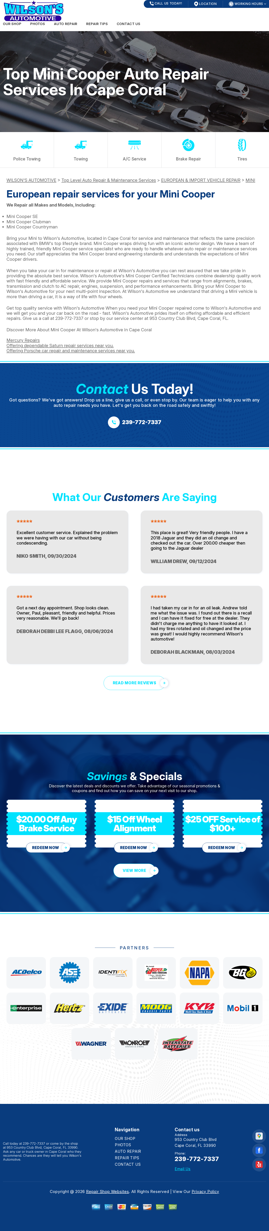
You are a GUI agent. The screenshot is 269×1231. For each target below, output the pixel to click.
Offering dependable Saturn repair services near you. (60, 345)
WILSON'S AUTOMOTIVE (31, 180)
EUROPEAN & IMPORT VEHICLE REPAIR (200, 180)
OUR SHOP (12, 24)
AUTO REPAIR (65, 24)
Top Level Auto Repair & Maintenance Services (108, 180)
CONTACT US (129, 24)
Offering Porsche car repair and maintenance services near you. (70, 350)
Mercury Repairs (23, 340)
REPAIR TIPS (97, 24)
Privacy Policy (205, 1191)
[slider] (24, 521)
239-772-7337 (69, 318)
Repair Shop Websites (107, 1191)
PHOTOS (37, 24)
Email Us (183, 1169)
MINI (250, 180)
